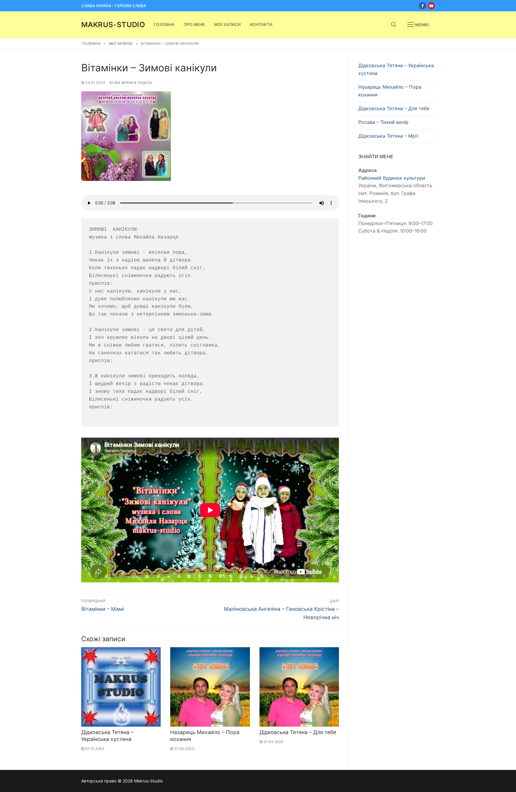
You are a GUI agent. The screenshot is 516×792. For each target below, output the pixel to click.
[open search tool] (393, 24)
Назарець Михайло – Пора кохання (389, 91)
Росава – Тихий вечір (383, 122)
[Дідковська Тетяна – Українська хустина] (121, 687)
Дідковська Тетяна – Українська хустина (107, 735)
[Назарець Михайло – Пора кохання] (210, 687)
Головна (91, 43)
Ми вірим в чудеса (132, 83)
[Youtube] (431, 5)
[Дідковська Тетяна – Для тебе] (299, 687)
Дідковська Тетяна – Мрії (388, 136)
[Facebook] (422, 5)
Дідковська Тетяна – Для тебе (297, 732)
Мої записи (121, 43)
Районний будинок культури (391, 178)
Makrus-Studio (113, 24)
